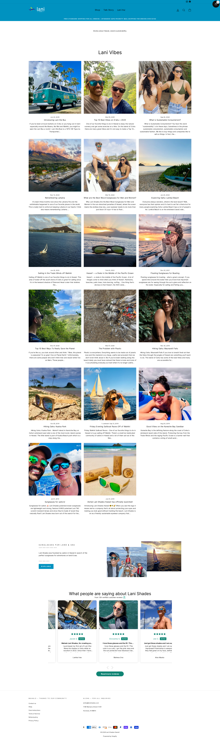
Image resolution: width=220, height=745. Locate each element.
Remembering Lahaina (55, 198)
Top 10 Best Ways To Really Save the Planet (55, 348)
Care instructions (34, 710)
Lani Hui (121, 10)
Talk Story (108, 10)
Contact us (32, 703)
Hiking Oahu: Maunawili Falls (165, 348)
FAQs (30, 707)
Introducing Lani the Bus (55, 120)
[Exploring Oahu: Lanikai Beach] (165, 165)
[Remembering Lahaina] (55, 165)
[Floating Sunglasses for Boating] (165, 240)
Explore (46, 566)
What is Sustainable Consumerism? (165, 120)
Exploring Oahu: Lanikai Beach (165, 198)
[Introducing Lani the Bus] (55, 87)
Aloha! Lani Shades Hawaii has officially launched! (110, 502)
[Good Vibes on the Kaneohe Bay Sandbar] (165, 394)
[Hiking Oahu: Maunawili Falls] (165, 316)
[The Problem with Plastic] (110, 316)
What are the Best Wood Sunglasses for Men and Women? (110, 198)
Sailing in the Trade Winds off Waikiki (55, 273)
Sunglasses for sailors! (55, 502)
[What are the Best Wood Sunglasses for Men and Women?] (110, 165)
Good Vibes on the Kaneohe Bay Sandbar (165, 426)
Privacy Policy (33, 720)
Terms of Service (34, 714)
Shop (97, 10)
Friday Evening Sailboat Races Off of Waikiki (110, 426)
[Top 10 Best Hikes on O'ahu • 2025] (110, 87)
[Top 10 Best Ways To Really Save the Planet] (55, 316)
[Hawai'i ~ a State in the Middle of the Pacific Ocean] (110, 240)
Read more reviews (110, 674)
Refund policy (33, 717)
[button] (108, 667)
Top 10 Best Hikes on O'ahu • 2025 (110, 120)
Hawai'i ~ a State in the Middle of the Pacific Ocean (110, 273)
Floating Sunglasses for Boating (165, 273)
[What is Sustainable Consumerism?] (165, 87)
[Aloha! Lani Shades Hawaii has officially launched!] (110, 469)
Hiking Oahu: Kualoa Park (55, 426)
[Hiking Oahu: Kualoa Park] (55, 394)
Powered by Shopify (110, 736)
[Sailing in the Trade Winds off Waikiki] (55, 240)
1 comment (105, 423)
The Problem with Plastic (110, 348)
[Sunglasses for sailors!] (55, 469)
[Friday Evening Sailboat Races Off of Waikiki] (110, 394)
